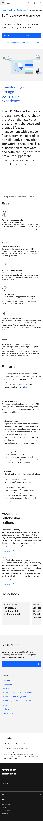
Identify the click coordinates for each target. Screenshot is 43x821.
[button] (35, 2)
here (26, 387)
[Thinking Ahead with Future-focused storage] (21, 185)
